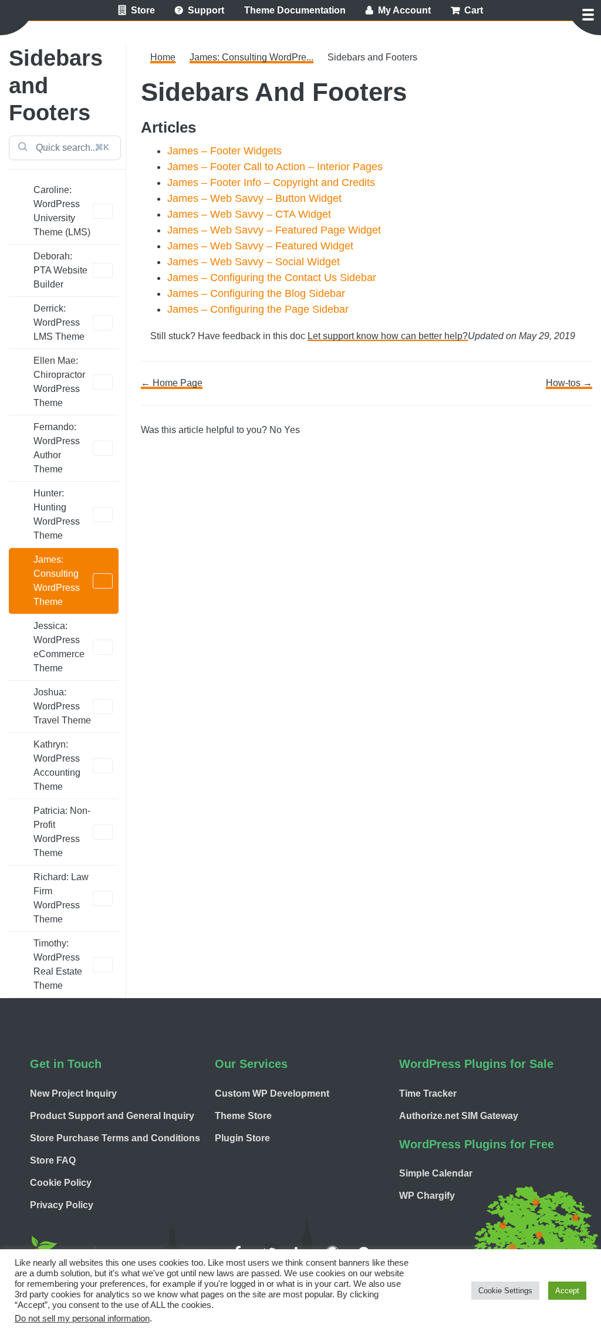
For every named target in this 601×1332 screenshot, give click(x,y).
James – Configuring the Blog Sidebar (256, 293)
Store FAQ (53, 1160)
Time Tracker (428, 1093)
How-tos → (569, 383)
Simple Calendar (435, 1173)
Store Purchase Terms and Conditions (115, 1138)
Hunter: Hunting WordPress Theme (56, 514)
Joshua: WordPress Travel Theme (62, 706)
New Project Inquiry (73, 1093)
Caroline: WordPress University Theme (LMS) (61, 211)
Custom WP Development (272, 1093)
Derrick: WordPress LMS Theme (59, 322)
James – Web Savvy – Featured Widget (260, 246)
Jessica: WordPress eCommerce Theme (59, 647)
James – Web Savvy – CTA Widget (249, 214)
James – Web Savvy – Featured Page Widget (274, 230)
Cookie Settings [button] (505, 1290)
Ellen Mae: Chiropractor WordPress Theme (59, 382)
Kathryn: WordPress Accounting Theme (56, 765)
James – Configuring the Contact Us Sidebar (271, 277)
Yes (292, 430)
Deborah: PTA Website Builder (60, 270)
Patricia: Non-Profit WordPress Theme (61, 832)
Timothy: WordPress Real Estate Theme (57, 964)
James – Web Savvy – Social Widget (253, 262)
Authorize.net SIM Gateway (458, 1116)
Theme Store (243, 1116)
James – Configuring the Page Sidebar (258, 309)
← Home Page (171, 383)
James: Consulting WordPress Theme (56, 581)
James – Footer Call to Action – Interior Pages (275, 167)
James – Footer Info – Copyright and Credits (271, 182)
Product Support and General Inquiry (112, 1116)
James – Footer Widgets (224, 151)
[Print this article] (588, 83)
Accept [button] (567, 1290)
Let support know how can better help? (388, 336)
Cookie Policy (61, 1183)
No (276, 430)
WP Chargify (427, 1196)
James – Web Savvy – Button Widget (254, 198)
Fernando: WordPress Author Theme (56, 448)
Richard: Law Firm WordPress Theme (61, 898)
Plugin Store (242, 1138)
